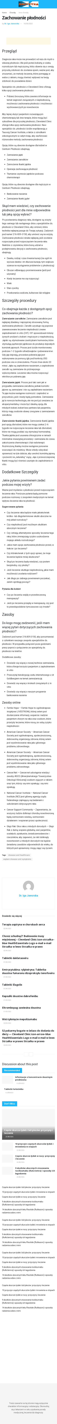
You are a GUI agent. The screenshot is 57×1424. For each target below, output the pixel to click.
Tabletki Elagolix (12, 984)
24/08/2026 (20, 1162)
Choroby (13, 13)
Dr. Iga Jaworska (11, 24)
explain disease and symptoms (17, 859)
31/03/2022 (7, 1000)
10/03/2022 (28, 24)
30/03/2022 (7, 1023)
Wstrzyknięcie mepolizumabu (19, 1019)
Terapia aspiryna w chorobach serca (23, 924)
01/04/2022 (7, 962)
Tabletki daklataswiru (15, 958)
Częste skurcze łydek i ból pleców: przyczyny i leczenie (28, 1132)
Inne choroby (23, 13)
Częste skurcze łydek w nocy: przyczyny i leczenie (24, 1197)
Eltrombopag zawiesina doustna (21, 1007)
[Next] (31, 1054)
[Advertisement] (28, 30)
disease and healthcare (19, 855)
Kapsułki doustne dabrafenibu (20, 996)
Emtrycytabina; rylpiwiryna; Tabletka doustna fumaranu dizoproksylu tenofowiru (28, 971)
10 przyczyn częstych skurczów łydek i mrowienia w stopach (34, 1145)
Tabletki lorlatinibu (13, 1089)
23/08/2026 (20, 1177)
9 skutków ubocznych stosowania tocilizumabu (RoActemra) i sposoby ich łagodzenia (35, 1171)
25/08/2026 (9, 1136)
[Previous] (26, 1054)
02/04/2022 (7, 928)
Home (4, 13)
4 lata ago (20, 1083)
